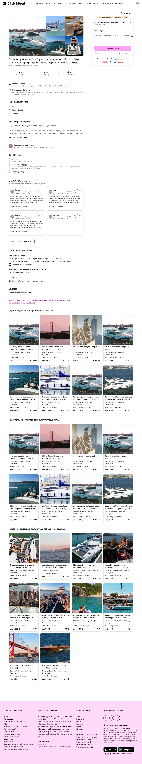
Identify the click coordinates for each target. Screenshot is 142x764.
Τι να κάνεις (58, 3)
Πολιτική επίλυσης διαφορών (14, 746)
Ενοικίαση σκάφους (43, 3)
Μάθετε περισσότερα (21, 272)
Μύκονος (79, 729)
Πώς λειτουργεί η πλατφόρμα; (14, 721)
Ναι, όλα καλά (14, 303)
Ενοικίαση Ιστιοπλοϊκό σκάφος (86, 734)
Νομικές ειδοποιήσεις (11, 736)
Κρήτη (78, 726)
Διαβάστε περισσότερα (18, 137)
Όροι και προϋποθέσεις (12, 734)
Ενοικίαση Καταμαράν (83, 739)
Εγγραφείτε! (8, 741)
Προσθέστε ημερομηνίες (22, 264)
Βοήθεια (7, 716)
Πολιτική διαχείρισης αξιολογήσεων (16, 749)
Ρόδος (78, 721)
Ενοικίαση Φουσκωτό (83, 742)
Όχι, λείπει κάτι (29, 303)
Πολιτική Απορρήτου (11, 729)
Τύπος (6, 724)
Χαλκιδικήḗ (80, 719)
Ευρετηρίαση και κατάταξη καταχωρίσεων (19, 744)
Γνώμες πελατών (43, 741)
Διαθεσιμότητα (112, 48)
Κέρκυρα (79, 724)
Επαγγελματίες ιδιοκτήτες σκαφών (16, 726)
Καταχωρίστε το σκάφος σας (113, 3)
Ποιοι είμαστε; (9, 719)
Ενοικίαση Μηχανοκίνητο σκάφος (87, 737)
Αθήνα (78, 716)
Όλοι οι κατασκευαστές (84, 747)
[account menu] (138, 3)
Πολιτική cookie (9, 731)
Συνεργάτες (8, 739)
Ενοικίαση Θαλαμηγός (84, 744)
